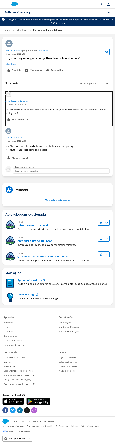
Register (77, 19)
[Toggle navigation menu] (109, 12)
